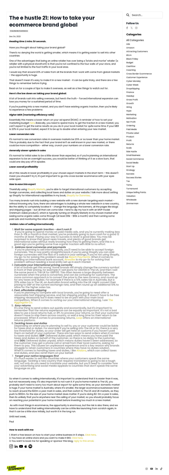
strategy (130, 170)
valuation (130, 196)
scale (129, 148)
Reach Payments (79, 257)
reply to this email (83, 441)
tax (128, 181)
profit (129, 140)
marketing (131, 115)
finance (130, 92)
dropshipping (132, 89)
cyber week (132, 85)
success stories (133, 178)
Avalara (81, 350)
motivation (131, 118)
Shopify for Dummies (78, 195)
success (130, 174)
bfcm (129, 55)
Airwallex (69, 259)
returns (130, 144)
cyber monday (133, 81)
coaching (131, 70)
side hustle (131, 152)
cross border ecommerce (19, 31)
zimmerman (132, 204)
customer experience (136, 77)
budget (129, 63)
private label (132, 133)
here (32, 122)
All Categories (135, 40)
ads (128, 44)
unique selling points (136, 192)
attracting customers (137, 52)
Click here (90, 434)
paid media (131, 129)
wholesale (131, 200)
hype (128, 111)
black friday (132, 59)
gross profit (132, 100)
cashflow (130, 66)
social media (132, 163)
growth (130, 103)
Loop (79, 318)
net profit (131, 122)
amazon (130, 48)
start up (130, 166)
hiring (129, 107)
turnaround (132, 189)
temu (129, 185)
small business (133, 155)
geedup (130, 96)
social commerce (135, 159)
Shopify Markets (36, 189)
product (130, 137)
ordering (130, 126)
